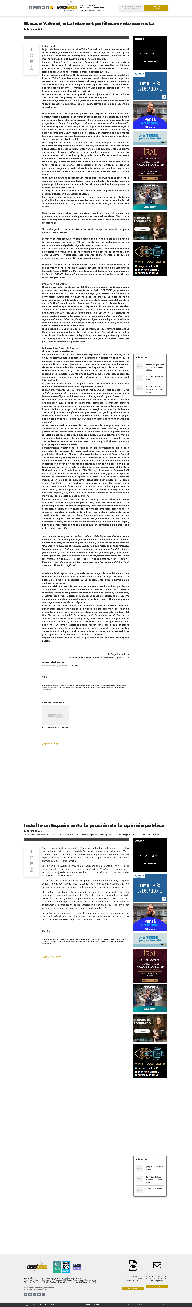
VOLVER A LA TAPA (51, 744)
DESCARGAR (132, 1288)
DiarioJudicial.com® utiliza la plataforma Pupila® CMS (145, 1304)
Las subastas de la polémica (55, 727)
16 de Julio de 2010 (33, 29)
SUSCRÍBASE (157, 1286)
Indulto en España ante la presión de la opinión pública (155, 367)
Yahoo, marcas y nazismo (54, 665)
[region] (150, 295)
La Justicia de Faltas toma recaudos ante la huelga (154, 389)
